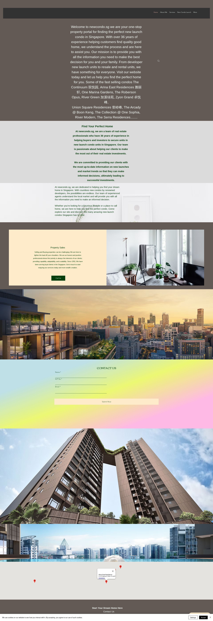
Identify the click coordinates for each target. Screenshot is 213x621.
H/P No (58, 379)
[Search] (158, 60)
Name (57, 372)
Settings (193, 617)
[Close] (210, 617)
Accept (203, 617)
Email (57, 387)
